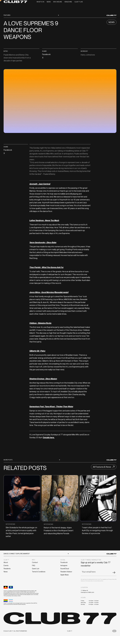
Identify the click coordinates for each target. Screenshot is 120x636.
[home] (15, 2)
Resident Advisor (66, 572)
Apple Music (64, 575)
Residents (7, 568)
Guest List (35, 568)
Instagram (63, 565)
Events (6, 565)
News (49, 2)
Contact (35, 562)
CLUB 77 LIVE (78, 2)
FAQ (33, 565)
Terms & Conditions (38, 572)
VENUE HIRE (68, 2)
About (6, 562)
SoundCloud (64, 568)
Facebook (63, 562)
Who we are (57, 2)
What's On (40, 2)
